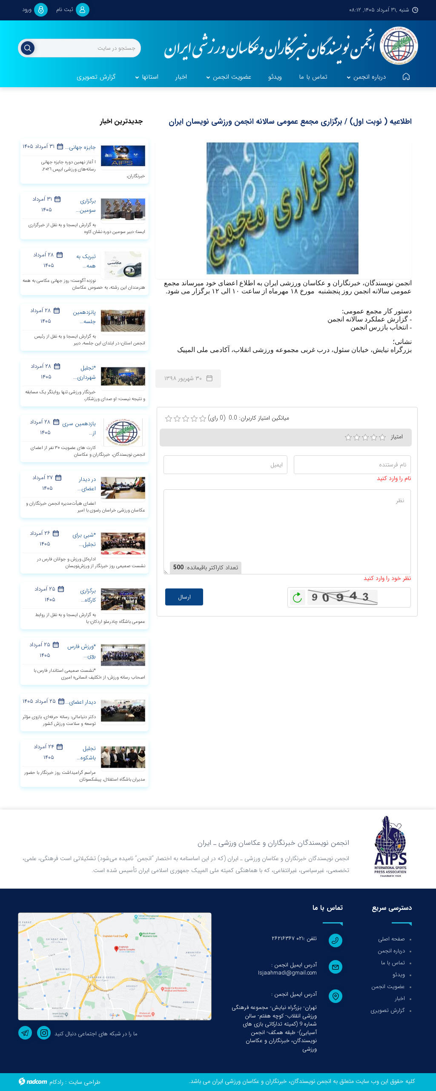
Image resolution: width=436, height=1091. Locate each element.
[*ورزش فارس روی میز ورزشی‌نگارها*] (123, 654)
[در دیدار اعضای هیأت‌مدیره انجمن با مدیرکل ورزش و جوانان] (123, 487)
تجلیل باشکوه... (86, 753)
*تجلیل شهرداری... (84, 373)
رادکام (56, 1082)
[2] (357, 437)
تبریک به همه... (86, 261)
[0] (168, 419)
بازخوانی (297, 595)
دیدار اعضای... (80, 702)
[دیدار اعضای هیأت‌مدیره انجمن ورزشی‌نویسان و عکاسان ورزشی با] (123, 710)
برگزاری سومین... (86, 205)
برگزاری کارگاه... (88, 595)
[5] (382, 437)
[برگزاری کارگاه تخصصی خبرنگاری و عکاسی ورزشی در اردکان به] (123, 598)
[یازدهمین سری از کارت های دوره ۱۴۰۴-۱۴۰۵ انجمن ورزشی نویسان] (123, 431)
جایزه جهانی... (80, 147)
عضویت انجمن (388, 986)
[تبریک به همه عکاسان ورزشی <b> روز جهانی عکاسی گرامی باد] (123, 264)
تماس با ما (393, 962)
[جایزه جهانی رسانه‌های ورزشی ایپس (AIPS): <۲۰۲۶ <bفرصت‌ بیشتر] (123, 155)
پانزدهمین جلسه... (84, 317)
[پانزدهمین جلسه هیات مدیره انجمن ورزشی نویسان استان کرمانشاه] (123, 320)
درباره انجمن (391, 950)
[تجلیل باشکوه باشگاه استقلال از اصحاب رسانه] (123, 756)
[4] (374, 437)
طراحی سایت (84, 1082)
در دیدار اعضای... (86, 484)
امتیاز (397, 436)
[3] (365, 437)
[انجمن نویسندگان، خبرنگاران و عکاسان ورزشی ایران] (286, 47)
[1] (348, 437)
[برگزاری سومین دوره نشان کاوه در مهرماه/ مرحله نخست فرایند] (123, 208)
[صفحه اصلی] (406, 77)
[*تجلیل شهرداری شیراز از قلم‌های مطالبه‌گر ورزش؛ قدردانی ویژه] (123, 376)
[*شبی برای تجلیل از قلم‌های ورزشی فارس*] (123, 543)
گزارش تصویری (387, 1010)
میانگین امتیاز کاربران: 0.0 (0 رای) (248, 418)
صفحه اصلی (391, 939)
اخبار (400, 998)
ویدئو (399, 974)
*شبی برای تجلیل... (84, 540)
